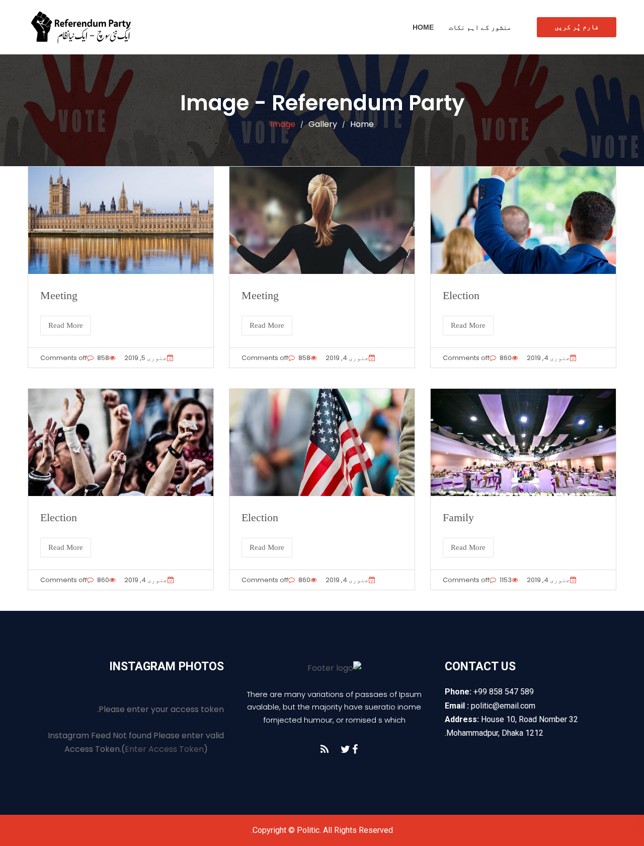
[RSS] (324, 749)
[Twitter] (345, 749)
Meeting (58, 295)
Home (423, 27)
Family (458, 517)
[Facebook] (355, 749)
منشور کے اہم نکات (480, 27)
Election (461, 295)
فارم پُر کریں (576, 27)
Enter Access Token (164, 749)
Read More (65, 325)
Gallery (322, 124)
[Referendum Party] (80, 27)
